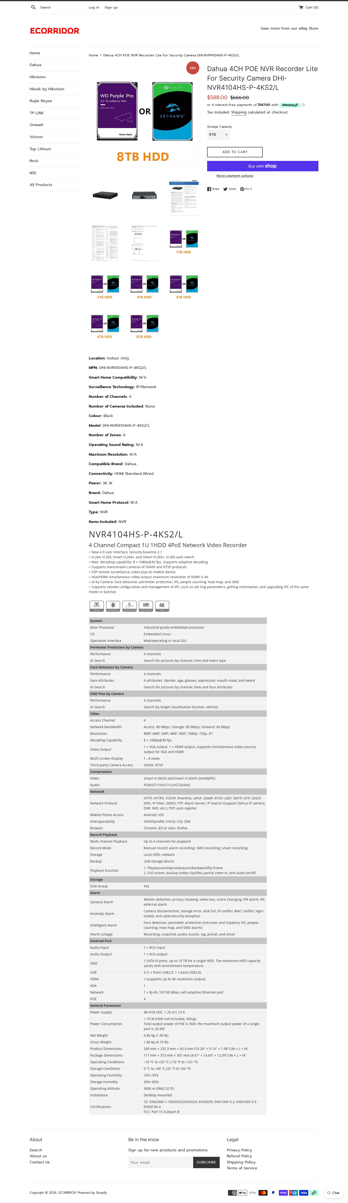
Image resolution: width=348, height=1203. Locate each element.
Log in (94, 7)
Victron (36, 137)
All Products (41, 185)
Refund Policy (239, 1156)
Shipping (238, 112)
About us (38, 1156)
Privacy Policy (239, 1150)
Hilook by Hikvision (47, 89)
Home (35, 53)
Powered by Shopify (92, 1192)
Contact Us (40, 1162)
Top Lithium (40, 149)
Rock (34, 161)
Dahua (35, 65)
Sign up (111, 7)
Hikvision (38, 77)
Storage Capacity (219, 126)
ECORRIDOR (67, 1192)
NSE (33, 173)
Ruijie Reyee (41, 101)
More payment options (235, 175)
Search (36, 1150)
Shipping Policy (241, 1162)
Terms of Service (242, 1168)
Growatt (37, 125)
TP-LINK (37, 113)
